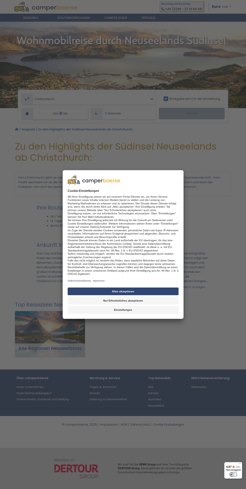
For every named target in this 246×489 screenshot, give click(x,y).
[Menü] (240, 464)
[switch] (233, 474)
